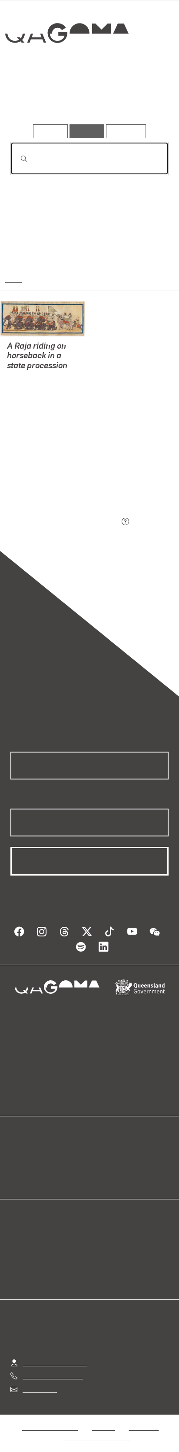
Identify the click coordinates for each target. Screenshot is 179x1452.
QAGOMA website (37, 1165)
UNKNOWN (24, 388)
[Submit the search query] (17, 158)
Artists (87, 99)
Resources (126, 131)
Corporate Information (96, 1427)
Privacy (103, 1416)
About (102, 1165)
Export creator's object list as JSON (65, 521)
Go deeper (142, 99)
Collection (66, 65)
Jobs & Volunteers (50, 1416)
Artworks (34, 99)
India (12, 278)
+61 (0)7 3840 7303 (53, 1365)
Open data (25, 1155)
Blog (100, 1155)
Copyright (144, 1416)
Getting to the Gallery (55, 1352)
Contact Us (39, 1378)
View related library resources (56, 473)
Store (18, 1176)
